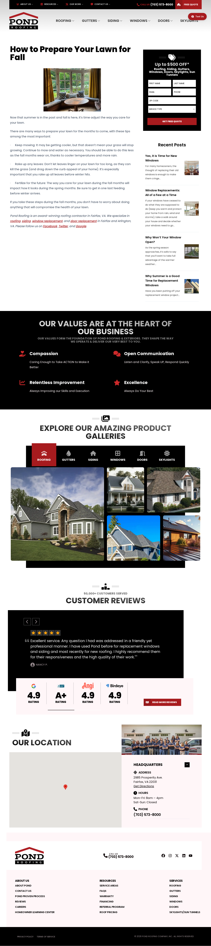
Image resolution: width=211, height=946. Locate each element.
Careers (20, 907)
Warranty (107, 896)
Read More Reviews (164, 702)
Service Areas (109, 885)
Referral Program (112, 907)
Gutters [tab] (68, 460)
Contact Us (101, 4)
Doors (164, 20)
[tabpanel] (105, 514)
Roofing (63, 20)
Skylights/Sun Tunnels (184, 912)
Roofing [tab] (44, 460)
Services (176, 881)
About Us (25, 4)
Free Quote (191, 4)
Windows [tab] (117, 460)
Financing (107, 901)
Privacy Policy (25, 936)
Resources (50, 4)
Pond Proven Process (30, 896)
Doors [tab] (142, 460)
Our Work (75, 4)
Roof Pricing (108, 912)
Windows (138, 20)
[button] (65, 787)
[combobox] (172, 109)
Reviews (20, 901)
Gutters (89, 20)
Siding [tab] (93, 460)
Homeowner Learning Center (35, 912)
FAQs (103, 891)
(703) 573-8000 (147, 814)
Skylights (189, 20)
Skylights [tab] (167, 460)
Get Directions (143, 786)
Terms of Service (46, 936)
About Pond (23, 885)
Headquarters (147, 764)
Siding (113, 20)
